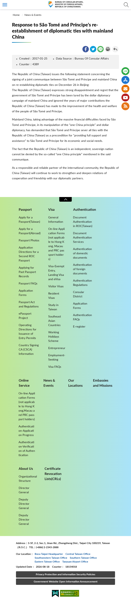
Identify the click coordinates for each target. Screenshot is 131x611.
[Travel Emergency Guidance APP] (125, 80)
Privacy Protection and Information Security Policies (65, 574)
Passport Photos (29, 240)
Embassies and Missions (102, 383)
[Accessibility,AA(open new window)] (69, 594)
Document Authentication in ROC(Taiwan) (82, 222)
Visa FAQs (54, 366)
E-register (79, 326)
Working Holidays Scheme (53, 337)
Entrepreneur (56, 348)
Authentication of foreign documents (82, 269)
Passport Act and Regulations (29, 304)
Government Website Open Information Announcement (65, 581)
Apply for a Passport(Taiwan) (29, 219)
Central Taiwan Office (78, 554)
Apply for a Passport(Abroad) (30, 231)
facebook (85, 49)
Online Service (24, 383)
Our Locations (75, 383)
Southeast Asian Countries (54, 321)
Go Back (115, 49)
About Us (26, 468)
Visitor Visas (56, 286)
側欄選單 (5, 5)
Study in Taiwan (53, 307)
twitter (93, 49)
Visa (51, 209)
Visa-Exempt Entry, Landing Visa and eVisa (56, 273)
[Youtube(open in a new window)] (125, 97)
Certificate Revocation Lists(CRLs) (53, 474)
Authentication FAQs (82, 317)
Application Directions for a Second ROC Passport (29, 254)
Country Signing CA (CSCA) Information (29, 349)
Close (65, 199)
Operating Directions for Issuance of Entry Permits (27, 332)
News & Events (32, 15)
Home (16, 15)
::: (2, 2)
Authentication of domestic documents (82, 253)
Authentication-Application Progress (26, 431)
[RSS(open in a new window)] (125, 106)
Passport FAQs (28, 283)
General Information (55, 219)
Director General (24, 490)
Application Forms (26, 293)
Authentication (84, 209)
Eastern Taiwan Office (47, 561)
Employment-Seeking (56, 357)
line (100, 49)
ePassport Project (25, 316)
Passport (25, 209)
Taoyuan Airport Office (75, 561)
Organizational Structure (28, 478)
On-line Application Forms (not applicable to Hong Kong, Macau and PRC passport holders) (56, 244)
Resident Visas (53, 295)
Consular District (78, 294)
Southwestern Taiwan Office (51, 558)
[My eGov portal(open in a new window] (55, 594)
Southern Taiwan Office (83, 558)
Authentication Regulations (82, 283)
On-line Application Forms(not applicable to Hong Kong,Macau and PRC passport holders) (27, 406)
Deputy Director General (24, 504)
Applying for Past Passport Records (27, 272)
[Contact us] (125, 89)
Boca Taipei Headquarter (49, 554)
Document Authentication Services (82, 237)
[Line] (125, 71)
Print (108, 49)
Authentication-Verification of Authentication (27, 449)
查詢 (126, 5)
